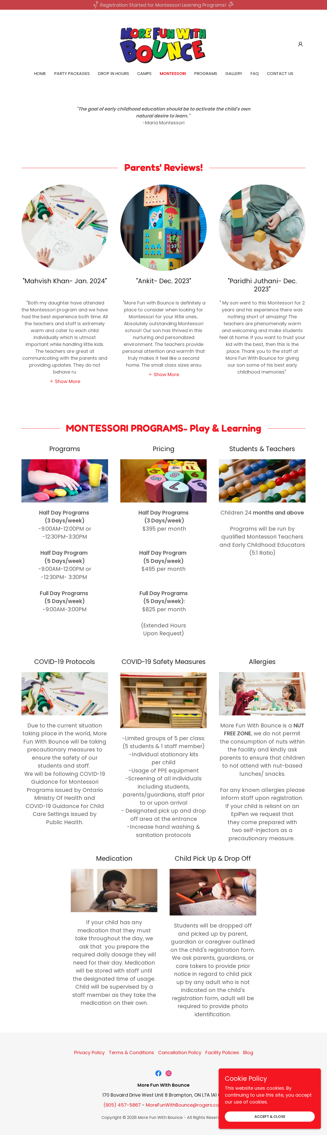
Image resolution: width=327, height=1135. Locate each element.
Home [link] (40, 74)
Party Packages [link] (72, 74)
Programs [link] (205, 74)
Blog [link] (248, 1052)
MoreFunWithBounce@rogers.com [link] (185, 1105)
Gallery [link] (233, 74)
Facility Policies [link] (222, 1052)
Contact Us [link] (280, 74)
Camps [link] (144, 74)
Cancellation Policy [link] (179, 1052)
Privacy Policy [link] (89, 1052)
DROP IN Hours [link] (113, 74)
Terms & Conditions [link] (131, 1052)
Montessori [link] (173, 74)
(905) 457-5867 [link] (122, 1105)
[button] (300, 44)
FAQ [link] (254, 74)
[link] (163, 44)
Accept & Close (269, 1116)
